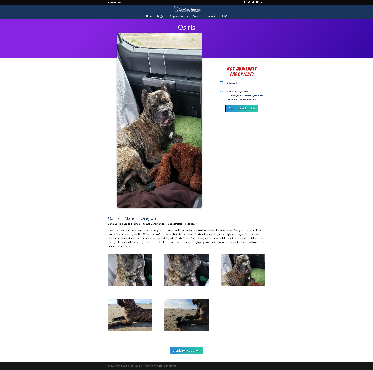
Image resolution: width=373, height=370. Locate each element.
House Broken (245, 95)
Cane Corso (233, 91)
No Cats (257, 99)
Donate (196, 16)
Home (149, 16)
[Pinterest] (261, 3)
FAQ (224, 16)
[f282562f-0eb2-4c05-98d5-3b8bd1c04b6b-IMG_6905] (186, 315)
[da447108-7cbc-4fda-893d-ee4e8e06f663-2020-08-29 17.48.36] (243, 270)
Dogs (160, 16)
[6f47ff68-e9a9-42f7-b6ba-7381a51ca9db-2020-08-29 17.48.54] (130, 270)
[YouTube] (257, 3)
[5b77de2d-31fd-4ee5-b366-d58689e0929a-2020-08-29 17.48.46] (186, 270)
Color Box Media (166, 365)
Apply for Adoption (242, 108)
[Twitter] (253, 3)
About (211, 16)
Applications (178, 16)
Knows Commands (241, 99)
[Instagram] (249, 3)
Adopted (232, 83)
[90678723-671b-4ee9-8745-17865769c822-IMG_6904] (130, 315)
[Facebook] (244, 3)
